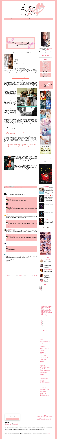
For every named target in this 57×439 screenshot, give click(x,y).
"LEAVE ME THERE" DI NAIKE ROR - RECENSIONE (44, 339)
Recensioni (17, 18)
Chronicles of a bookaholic (43, 332)
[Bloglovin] (45, 74)
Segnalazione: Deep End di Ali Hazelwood (44, 355)
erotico (38, 416)
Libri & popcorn (42, 388)
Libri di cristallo (42, 381)
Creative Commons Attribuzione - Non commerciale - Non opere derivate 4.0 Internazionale (12, 424)
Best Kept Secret (46, 203)
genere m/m (51, 415)
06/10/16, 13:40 (13, 236)
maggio (41, 321)
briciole (38, 414)
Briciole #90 (42, 313)
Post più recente (6, 275)
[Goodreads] (45, 69)
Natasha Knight (47, 219)
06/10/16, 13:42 (13, 248)
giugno (41, 320)
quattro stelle (16, 187)
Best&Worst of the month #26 (44, 315)
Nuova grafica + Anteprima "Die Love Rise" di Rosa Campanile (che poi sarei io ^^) (48, 269)
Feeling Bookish (42, 374)
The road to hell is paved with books (44, 390)
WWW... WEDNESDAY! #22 (43, 391)
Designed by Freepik (13, 434)
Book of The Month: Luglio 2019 (43, 393)
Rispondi (7, 196)
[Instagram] (45, 67)
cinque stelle (43, 414)
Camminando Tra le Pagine (43, 359)
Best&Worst (45, 415)
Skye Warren (47, 211)
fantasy (43, 415)
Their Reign (46, 218)
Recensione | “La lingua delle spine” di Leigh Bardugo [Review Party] (44, 365)
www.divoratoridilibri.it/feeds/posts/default (45, 401)
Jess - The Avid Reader (8, 229)
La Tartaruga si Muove (42, 392)
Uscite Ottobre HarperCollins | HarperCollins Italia (46, 309)
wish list (41, 415)
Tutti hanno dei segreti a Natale (43, 334)
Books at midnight (42, 384)
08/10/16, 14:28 (13, 207)
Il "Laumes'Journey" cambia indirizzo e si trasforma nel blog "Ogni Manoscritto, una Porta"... (45, 378)
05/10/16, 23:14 (13, 229)
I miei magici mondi (42, 343)
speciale (43, 419)
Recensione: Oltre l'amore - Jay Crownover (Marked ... (46, 312)
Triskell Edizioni (50, 48)
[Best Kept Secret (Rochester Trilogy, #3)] (41, 209)
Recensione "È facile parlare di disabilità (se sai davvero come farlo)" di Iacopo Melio (45, 358)
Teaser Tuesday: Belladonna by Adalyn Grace (45, 367)
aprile (41, 322)
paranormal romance (48, 414)
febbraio (41, 324)
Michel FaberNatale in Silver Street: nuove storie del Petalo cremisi (45, 362)
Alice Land (7, 193)
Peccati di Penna (42, 352)
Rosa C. (9, 199)
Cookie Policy (40, 431)
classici (42, 418)
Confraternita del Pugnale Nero (48, 416)
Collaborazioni (40, 18)
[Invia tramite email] (9, 186)
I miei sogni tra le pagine (43, 340)
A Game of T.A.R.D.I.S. (43, 368)
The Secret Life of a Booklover (43, 372)
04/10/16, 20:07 (9, 214)
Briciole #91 (42, 308)
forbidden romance (45, 418)
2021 (40, 288)
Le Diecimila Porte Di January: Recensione (44, 389)
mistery (49, 418)
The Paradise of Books (42, 394)
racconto (48, 415)
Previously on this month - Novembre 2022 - (44, 373)
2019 (40, 290)
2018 (40, 291)
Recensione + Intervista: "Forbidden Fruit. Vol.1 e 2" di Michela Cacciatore (45, 346)
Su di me (35, 18)
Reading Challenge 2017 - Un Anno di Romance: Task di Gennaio (48, 264)
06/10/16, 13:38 (13, 222)
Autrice (41, 419)
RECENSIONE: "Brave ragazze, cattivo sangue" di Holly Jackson (45, 375)
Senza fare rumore (47, 187)
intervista (38, 418)
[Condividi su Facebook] (12, 186)
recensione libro (19, 187)
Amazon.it (48, 433)
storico (39, 419)
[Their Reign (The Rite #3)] (41, 224)
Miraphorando (42, 361)
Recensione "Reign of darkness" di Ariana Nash (45, 336)
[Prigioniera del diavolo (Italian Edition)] (41, 201)
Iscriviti (12, 418)
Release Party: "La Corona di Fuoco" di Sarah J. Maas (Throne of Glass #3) (48, 274)
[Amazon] (45, 72)
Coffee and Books (42, 345)
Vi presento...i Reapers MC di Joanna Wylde (45, 311)
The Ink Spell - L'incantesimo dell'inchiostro (45, 370)
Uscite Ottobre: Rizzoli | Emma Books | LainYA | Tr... (46, 306)
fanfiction (51, 419)
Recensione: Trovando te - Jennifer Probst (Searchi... (46, 310)
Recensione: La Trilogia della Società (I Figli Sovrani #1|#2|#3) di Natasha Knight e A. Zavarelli (45, 159)
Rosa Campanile (47, 188)
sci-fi (50, 418)
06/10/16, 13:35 (13, 199)
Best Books (40, 418)
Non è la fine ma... (42, 380)
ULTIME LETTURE (46, 186)
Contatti (45, 18)
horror (47, 418)
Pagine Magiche (42, 397)
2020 (40, 289)
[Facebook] (45, 62)
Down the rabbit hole (42, 379)
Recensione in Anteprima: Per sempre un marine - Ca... (46, 305)
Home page (12, 18)
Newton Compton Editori (12, 187)
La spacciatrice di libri (42, 347)
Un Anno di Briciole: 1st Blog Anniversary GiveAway (47, 259)
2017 (40, 292)
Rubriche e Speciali (23, 18)
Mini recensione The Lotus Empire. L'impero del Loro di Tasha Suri (45, 348)
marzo (41, 323)
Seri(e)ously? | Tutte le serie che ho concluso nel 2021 (45, 382)
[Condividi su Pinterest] (13, 186)
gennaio (41, 325)
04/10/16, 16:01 (10, 193)
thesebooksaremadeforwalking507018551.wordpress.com (45, 386)
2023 (40, 286)
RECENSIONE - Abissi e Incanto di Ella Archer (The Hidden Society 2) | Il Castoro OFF (45, 353)
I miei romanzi (30, 18)
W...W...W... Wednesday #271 (43, 371)
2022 (40, 287)
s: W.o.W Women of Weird (43, 387)
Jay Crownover (7, 187)
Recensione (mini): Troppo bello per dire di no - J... (46, 307)
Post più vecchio (35, 275)
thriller (39, 416)
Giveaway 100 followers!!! (46, 278)
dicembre (42, 294)
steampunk (49, 419)
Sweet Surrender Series (46, 419)
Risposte (8, 197)
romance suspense (43, 416)
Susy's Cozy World (8, 242)
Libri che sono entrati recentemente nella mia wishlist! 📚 (44, 395)
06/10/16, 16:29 (12, 203)
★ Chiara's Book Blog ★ (43, 366)
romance (21, 187)
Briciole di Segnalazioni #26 (43, 314)
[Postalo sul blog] (10, 186)
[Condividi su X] (11, 186)
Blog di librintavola (42, 334)
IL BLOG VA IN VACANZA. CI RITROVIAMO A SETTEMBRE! (45, 341)
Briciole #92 (42, 304)
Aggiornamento (41, 369)
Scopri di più (45, 53)
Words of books (42, 399)
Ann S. (7, 214)
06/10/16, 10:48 (12, 242)
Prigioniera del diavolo (46, 195)
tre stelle (40, 414)
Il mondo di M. (42, 350)
